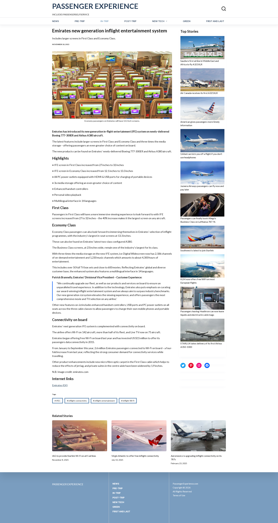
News (55, 21)
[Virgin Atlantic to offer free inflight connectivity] (139, 435)
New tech (158, 21)
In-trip (104, 21)
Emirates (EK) (60, 385)
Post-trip (130, 21)
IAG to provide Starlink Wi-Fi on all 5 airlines (74, 455)
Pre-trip (80, 21)
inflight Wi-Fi (127, 400)
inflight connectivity (77, 400)
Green (186, 21)
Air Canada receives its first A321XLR (199, 93)
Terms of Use (179, 495)
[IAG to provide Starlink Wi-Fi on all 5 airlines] (79, 435)
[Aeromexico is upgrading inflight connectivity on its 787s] (198, 435)
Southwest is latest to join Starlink (197, 250)
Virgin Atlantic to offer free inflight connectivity (135, 455)
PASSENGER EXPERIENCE (95, 6)
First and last (215, 21)
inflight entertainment (104, 400)
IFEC (58, 400)
